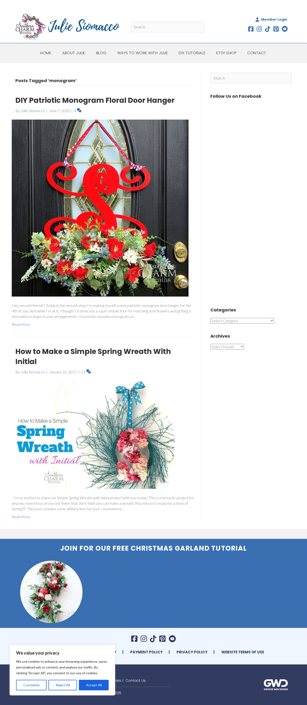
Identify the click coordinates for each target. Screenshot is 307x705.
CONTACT (256, 53)
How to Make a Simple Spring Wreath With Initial (93, 356)
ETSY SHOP (226, 53)
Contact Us (135, 680)
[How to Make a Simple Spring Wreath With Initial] (93, 434)
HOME (45, 53)
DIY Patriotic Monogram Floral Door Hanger (95, 100)
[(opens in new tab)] (276, 684)
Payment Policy (146, 652)
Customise (31, 685)
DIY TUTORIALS (192, 53)
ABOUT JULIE (73, 53)
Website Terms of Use (242, 652)
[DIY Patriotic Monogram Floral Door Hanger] (100, 207)
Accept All (94, 685)
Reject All (63, 685)
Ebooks (115, 680)
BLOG (101, 53)
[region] (62, 670)
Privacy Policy (192, 652)
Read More (21, 324)
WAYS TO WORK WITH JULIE (142, 53)
